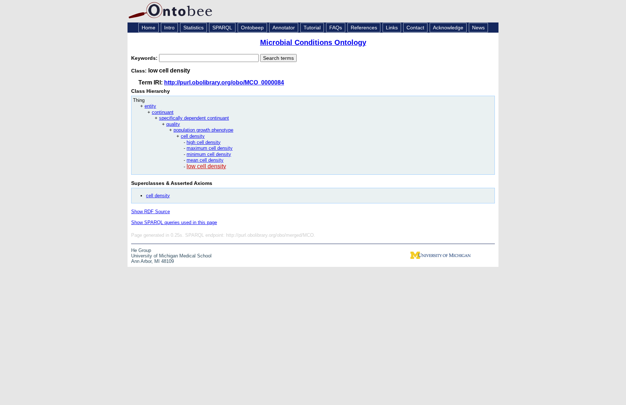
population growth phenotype (203, 130)
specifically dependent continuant (194, 118)
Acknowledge (448, 27)
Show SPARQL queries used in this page (174, 222)
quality (173, 124)
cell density (193, 136)
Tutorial (312, 27)
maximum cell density (210, 148)
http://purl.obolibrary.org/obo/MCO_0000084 (224, 82)
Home (148, 27)
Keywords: (145, 58)
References (364, 27)
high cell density (204, 142)
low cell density (206, 166)
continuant (163, 112)
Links (392, 27)
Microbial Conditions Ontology (313, 42)
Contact (415, 27)
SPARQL (222, 27)
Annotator (283, 27)
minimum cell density (209, 154)
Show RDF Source (150, 211)
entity (150, 106)
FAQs (335, 27)
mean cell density (205, 160)
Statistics (193, 27)
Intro (169, 27)
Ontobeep (252, 27)
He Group (141, 250)
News (478, 27)
